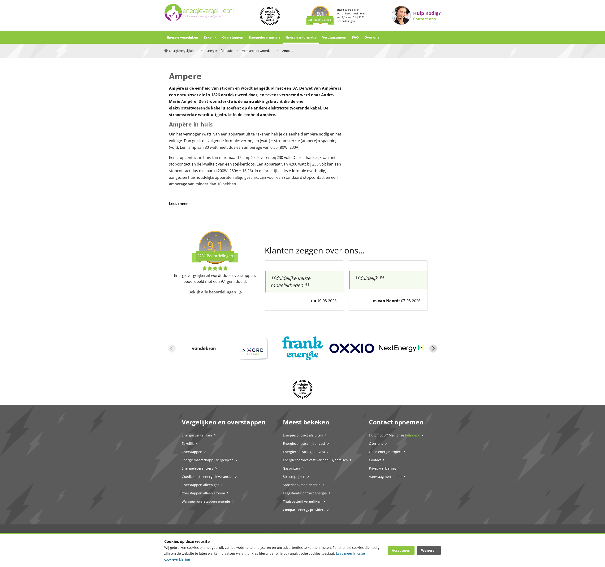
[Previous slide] (172, 348)
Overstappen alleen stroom (203, 493)
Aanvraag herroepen (385, 476)
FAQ (355, 37)
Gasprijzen (291, 468)
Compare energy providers (304, 509)
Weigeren (428, 550)
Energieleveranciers (265, 37)
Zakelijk (210, 37)
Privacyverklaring (382, 468)
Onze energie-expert (385, 451)
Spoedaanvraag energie (301, 485)
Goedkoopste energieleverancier (207, 476)
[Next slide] (433, 348)
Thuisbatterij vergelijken (302, 501)
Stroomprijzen (294, 476)
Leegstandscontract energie (305, 493)
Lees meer (178, 203)
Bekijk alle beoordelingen (212, 292)
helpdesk (412, 435)
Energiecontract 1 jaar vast (304, 443)
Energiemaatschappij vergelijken (207, 460)
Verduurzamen (334, 37)
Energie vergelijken (182, 37)
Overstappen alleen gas (200, 485)
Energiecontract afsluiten (303, 435)
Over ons (371, 37)
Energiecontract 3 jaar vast (304, 451)
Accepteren (401, 550)
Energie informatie (301, 37)
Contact (375, 460)
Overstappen (232, 37)
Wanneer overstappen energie (206, 501)
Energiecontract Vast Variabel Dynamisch (315, 460)
